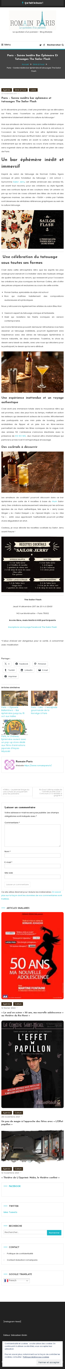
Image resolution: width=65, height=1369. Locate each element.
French (12, 1280)
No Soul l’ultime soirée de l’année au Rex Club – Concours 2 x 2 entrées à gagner (50, 792)
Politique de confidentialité (20, 1253)
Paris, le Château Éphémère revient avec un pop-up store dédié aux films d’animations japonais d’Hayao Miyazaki (13, 744)
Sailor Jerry (18, 181)
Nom (8, 851)
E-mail (8, 862)
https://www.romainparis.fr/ (38, 765)
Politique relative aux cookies (36, 1357)
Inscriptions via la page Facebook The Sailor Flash (32, 627)
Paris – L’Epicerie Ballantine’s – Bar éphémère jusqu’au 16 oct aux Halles (12, 712)
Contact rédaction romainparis (22, 1260)
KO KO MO (20, 436)
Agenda (6, 90)
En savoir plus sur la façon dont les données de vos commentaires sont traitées (31, 895)
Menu (7, 44)
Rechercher (54, 44)
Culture (18, 1004)
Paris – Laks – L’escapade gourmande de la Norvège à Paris (44, 710)
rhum (54, 501)
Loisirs (33, 90)
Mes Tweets (10, 1212)
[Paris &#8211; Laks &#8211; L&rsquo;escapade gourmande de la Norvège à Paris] (44, 698)
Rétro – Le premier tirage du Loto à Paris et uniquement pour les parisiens (16, 791)
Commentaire (12, 822)
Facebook (15, 1186)
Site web (9, 872)
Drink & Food (20, 90)
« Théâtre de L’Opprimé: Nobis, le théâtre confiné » (30, 1178)
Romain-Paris (24, 761)
